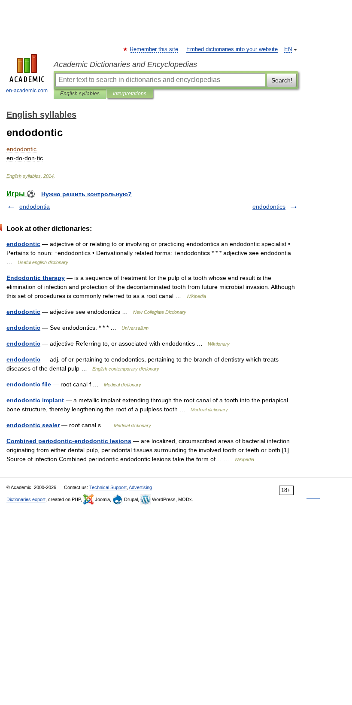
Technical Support (108, 487)
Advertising (140, 487)
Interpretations (129, 94)
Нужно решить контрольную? (86, 194)
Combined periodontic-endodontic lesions (68, 441)
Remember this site (154, 49)
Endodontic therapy (35, 277)
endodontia (34, 206)
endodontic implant (35, 400)
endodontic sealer (33, 425)
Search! (281, 80)
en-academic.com (27, 91)
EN (288, 49)
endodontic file (28, 384)
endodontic (23, 243)
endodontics (268, 206)
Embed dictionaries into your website (232, 49)
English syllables (80, 94)
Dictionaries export (26, 499)
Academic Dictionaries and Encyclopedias (125, 64)
